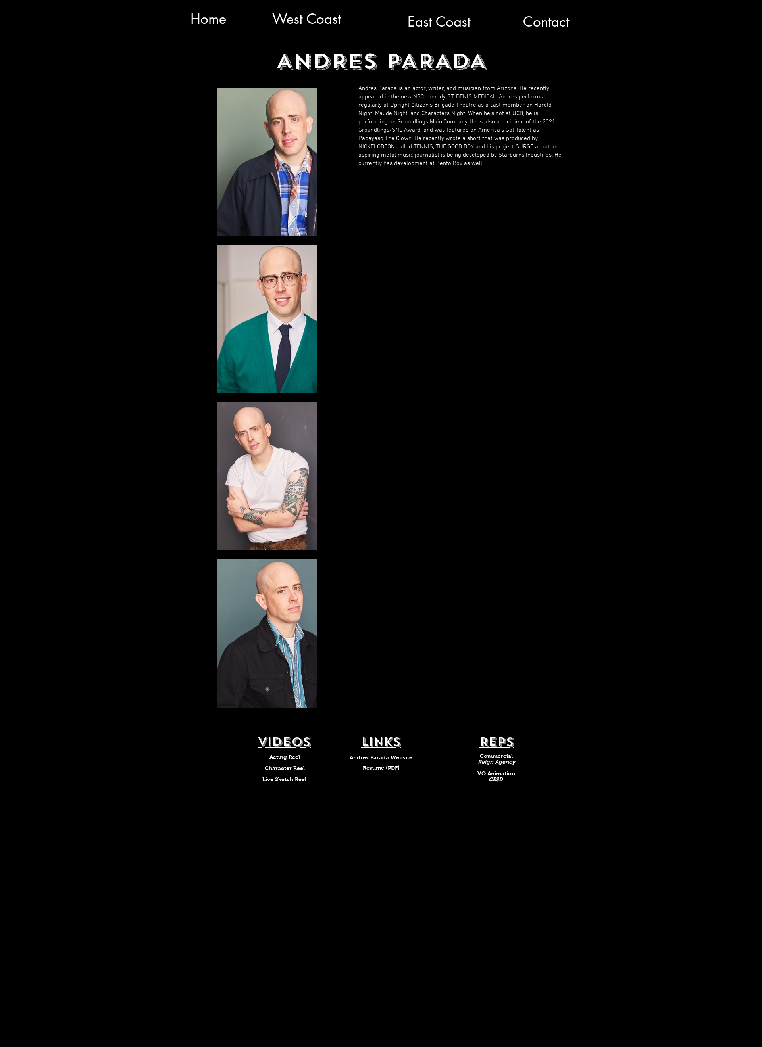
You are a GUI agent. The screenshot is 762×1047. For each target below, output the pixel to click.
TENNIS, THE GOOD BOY (444, 146)
